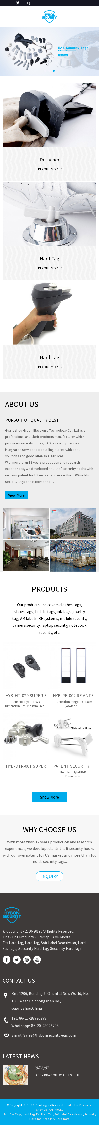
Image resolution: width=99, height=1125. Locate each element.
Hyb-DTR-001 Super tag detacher (26, 766)
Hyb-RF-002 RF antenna (73, 696)
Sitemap (43, 937)
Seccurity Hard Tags (66, 948)
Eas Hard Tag (13, 942)
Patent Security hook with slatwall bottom (73, 766)
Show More (49, 797)
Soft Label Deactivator (58, 942)
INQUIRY (49, 876)
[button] (45, 71)
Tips (6, 937)
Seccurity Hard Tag (33, 948)
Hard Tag (32, 942)
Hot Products (23, 937)
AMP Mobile (61, 937)
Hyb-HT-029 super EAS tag (26, 696)
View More (16, 495)
